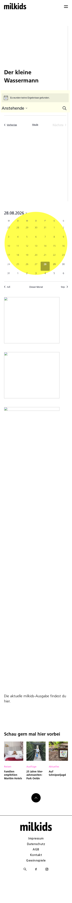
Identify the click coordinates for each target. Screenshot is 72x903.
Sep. (63, 286)
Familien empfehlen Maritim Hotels (13, 775)
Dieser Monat (36, 286)
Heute (35, 124)
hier (7, 701)
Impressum (36, 838)
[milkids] (15, 6)
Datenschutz (36, 844)
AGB (36, 849)
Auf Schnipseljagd (57, 773)
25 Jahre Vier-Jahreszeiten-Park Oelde (34, 775)
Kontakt (36, 855)
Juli (8, 286)
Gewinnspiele (36, 860)
